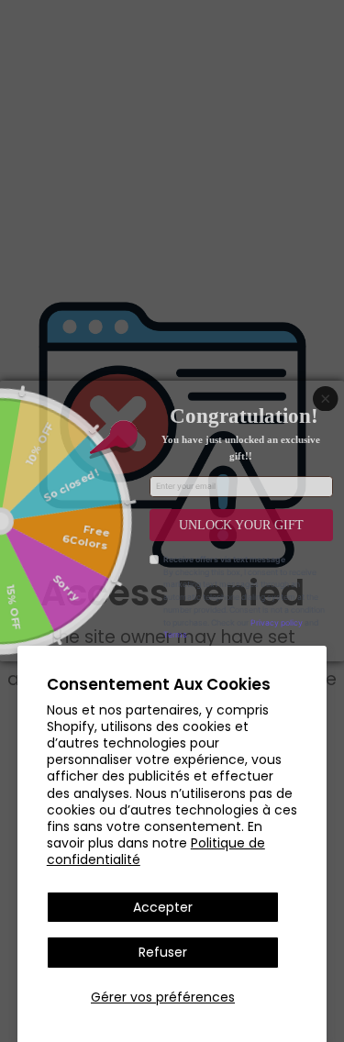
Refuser (163, 952)
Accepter (163, 907)
